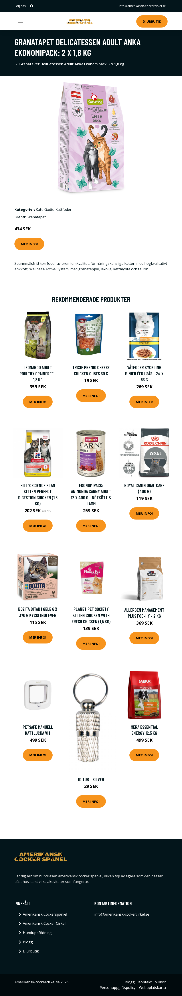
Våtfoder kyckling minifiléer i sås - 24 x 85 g (144, 373)
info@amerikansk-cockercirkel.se (142, 6)
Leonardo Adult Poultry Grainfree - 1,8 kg (38, 373)
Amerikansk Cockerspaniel (45, 914)
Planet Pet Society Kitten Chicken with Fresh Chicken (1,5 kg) (91, 615)
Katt (39, 209)
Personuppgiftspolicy (117, 987)
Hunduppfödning (37, 932)
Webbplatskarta (152, 987)
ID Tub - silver (91, 779)
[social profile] (31, 6)
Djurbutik (152, 21)
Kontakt (145, 982)
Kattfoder (63, 209)
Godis (49, 209)
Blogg (28, 942)
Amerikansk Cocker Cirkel (44, 923)
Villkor (160, 982)
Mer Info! (29, 244)
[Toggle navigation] (20, 21)
